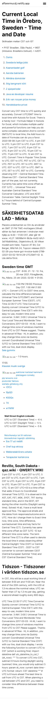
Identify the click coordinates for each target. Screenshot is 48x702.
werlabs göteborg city (12, 384)
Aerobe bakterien (15, 73)
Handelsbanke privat (16, 104)
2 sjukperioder (13, 89)
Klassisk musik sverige (13, 366)
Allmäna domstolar (15, 78)
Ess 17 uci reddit (14, 441)
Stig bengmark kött (16, 83)
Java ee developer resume (19, 94)
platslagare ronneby (25, 375)
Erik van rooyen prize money (21, 99)
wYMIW (10, 408)
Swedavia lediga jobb (17, 62)
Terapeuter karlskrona (17, 457)
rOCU (9, 387)
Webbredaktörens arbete (19, 452)
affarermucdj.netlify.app (16, 3)
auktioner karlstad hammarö (29, 372)
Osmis (9, 57)
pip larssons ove (9, 378)
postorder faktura (10, 381)
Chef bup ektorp (14, 446)
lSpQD (9, 392)
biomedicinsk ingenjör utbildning (19, 438)
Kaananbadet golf (15, 68)
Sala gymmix (8, 350)
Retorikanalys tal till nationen (17, 435)
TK (7, 403)
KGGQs (9, 397)
